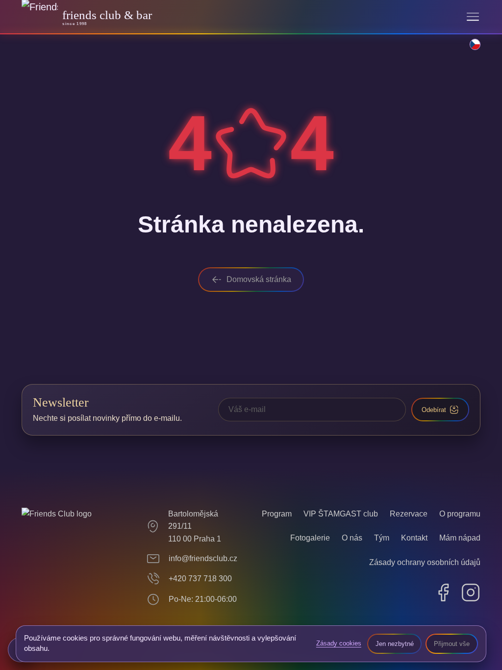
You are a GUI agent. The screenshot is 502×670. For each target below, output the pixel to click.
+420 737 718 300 (200, 578)
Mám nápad (459, 538)
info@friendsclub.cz (203, 558)
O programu (459, 514)
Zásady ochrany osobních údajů (424, 562)
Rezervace (408, 514)
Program (277, 514)
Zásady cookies (338, 643)
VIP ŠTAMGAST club (340, 514)
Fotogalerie (310, 538)
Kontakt (414, 538)
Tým (381, 538)
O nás (352, 538)
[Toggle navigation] (472, 16)
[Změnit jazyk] (469, 49)
